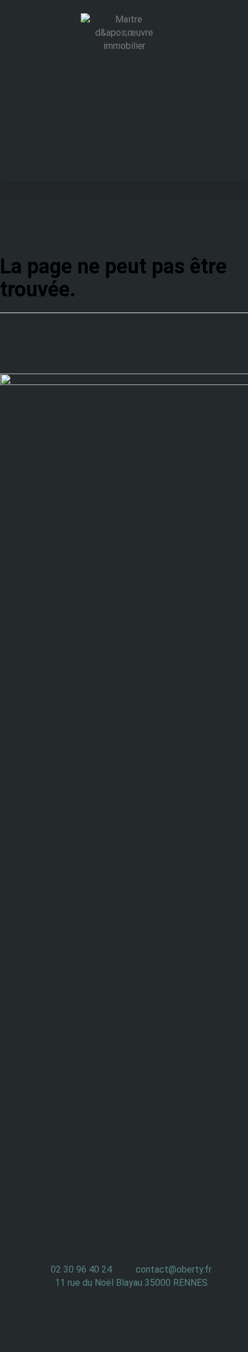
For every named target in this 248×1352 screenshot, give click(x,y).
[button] (124, 191)
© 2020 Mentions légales (50, 1307)
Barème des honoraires (47, 1329)
